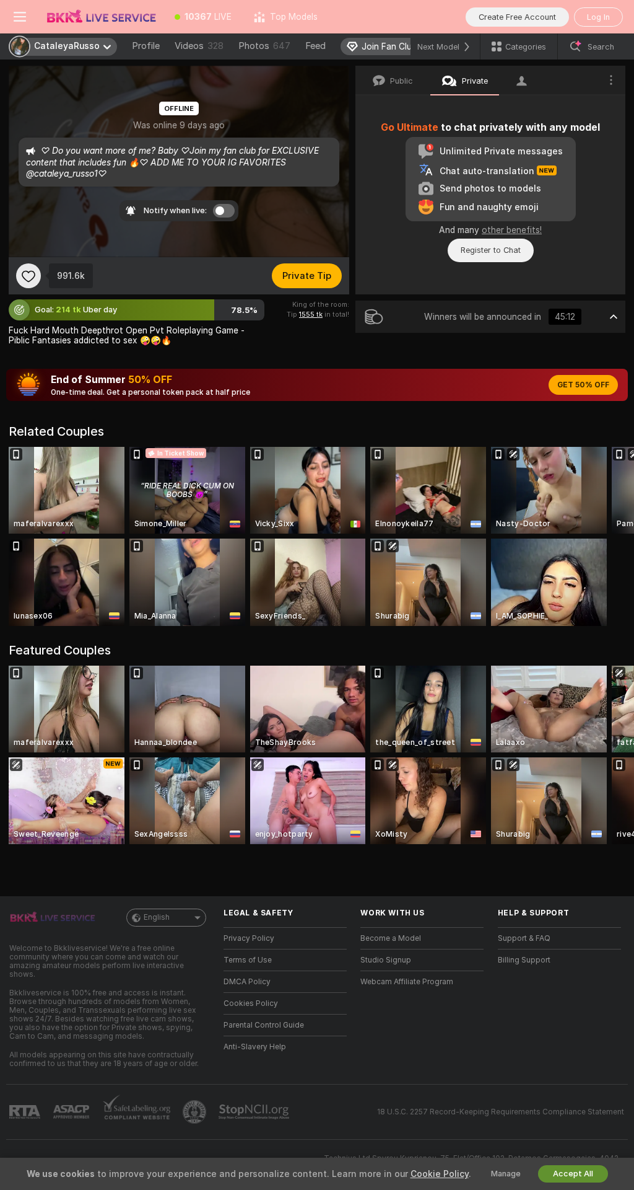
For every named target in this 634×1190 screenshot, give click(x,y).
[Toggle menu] (20, 16)
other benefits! (512, 230)
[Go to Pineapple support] (196, 1112)
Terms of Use (248, 960)
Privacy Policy (249, 938)
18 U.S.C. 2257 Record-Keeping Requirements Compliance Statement (500, 1112)
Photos (264, 45)
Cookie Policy (439, 1174)
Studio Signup (385, 960)
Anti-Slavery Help (255, 1046)
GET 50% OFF (583, 385)
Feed (315, 45)
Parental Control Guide (264, 1025)
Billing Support (524, 960)
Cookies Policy (251, 1003)
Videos (199, 45)
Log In (598, 17)
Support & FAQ (524, 938)
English (157, 917)
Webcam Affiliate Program (406, 981)
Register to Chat (491, 250)
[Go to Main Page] (101, 16)
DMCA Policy (247, 981)
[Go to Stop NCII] (255, 1111)
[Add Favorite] (28, 275)
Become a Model (390, 938)
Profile (146, 45)
